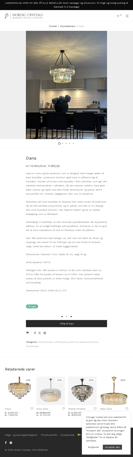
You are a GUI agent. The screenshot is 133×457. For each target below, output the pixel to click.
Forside (53, 26)
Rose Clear (42, 409)
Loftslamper (60, 342)
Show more (10, 414)
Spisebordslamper (88, 342)
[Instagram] (10, 442)
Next (127, 84)
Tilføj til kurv (66, 323)
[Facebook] (5, 442)
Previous (5, 84)
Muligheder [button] (93, 447)
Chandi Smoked (76, 409)
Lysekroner (72, 342)
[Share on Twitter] (39, 333)
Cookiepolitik (67, 435)
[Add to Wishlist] (29, 332)
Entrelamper (32, 346)
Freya (8, 409)
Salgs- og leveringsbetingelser (21, 435)
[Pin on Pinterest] (44, 333)
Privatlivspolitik (49, 435)
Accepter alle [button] (112, 447)
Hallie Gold (106, 409)
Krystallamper (67, 26)
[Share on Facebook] (35, 333)
